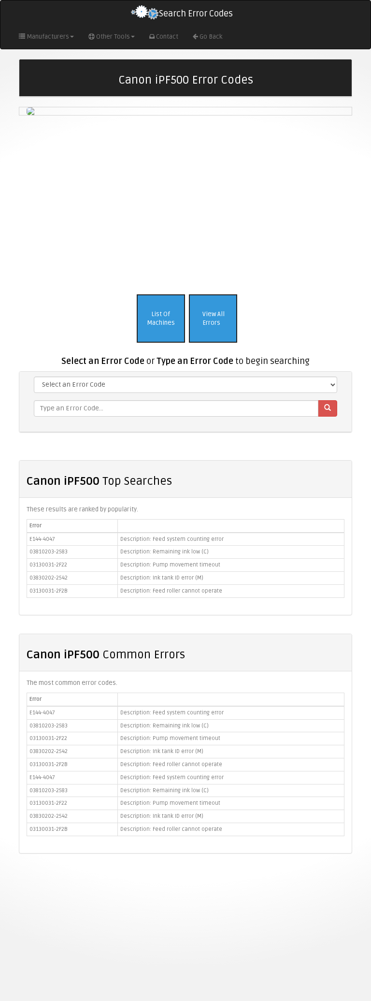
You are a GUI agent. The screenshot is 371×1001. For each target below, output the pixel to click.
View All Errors (213, 318)
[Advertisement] (185, 202)
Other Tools (113, 37)
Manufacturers (48, 37)
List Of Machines (161, 318)
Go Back (211, 37)
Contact (167, 37)
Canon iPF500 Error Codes (185, 80)
